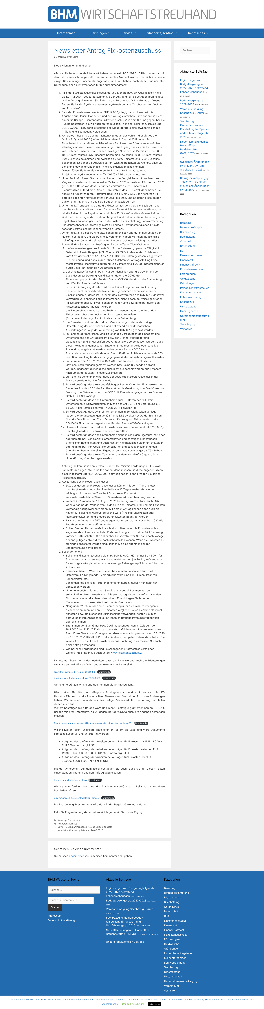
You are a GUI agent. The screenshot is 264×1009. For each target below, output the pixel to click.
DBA (182, 250)
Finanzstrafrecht (190, 264)
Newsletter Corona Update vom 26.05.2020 (80, 830)
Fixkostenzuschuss (67, 823)
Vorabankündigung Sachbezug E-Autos (130, 909)
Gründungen (187, 283)
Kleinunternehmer (191, 292)
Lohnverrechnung (191, 297)
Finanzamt (186, 260)
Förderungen (188, 273)
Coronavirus (74, 820)
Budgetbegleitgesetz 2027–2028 (126, 900)
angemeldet (76, 856)
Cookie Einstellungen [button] (133, 1003)
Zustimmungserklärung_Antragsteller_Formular (76, 798)
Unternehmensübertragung (181, 981)
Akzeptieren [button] (155, 1004)
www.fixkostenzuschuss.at (126, 652)
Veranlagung (188, 324)
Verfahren (186, 328)
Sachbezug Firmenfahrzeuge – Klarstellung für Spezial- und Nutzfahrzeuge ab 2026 (194, 129)
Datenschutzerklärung (61, 920)
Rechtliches (196, 33)
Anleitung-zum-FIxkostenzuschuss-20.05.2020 (77, 678)
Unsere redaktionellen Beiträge (125, 941)
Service (126, 33)
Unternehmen (65, 33)
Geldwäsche (187, 278)
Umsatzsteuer (188, 306)
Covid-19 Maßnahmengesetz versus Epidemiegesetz (84, 827)
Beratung (62, 820)
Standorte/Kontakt (160, 33)
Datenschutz (188, 246)
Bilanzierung (187, 232)
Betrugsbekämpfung (192, 227)
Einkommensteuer (191, 255)
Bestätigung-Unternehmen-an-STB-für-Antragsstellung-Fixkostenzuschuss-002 (93, 723)
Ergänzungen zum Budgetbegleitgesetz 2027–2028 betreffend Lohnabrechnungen (130, 892)
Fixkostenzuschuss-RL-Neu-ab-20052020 (74, 672)
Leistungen (99, 33)
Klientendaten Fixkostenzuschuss (70, 780)
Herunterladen (104, 672)
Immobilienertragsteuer (194, 287)
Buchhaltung (187, 236)
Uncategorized (189, 311)
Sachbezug (187, 301)
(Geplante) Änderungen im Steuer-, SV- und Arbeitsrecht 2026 (194, 165)
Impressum (54, 915)
